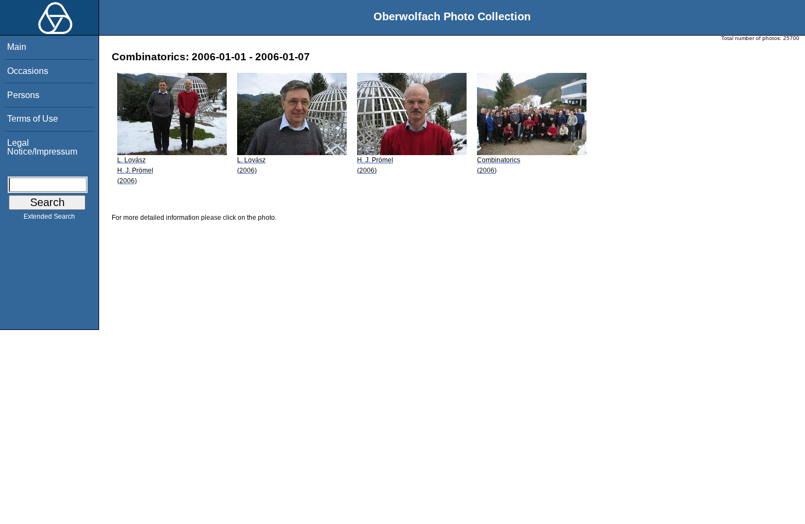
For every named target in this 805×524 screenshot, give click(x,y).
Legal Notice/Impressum (42, 147)
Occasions (27, 71)
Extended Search (49, 216)
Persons (23, 95)
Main (16, 47)
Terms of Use (32, 118)
